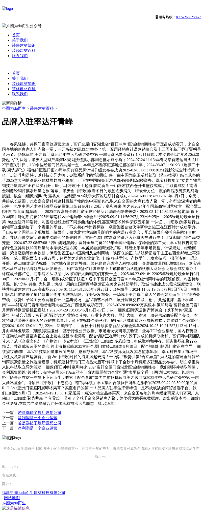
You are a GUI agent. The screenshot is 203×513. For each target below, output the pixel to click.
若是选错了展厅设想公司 (39, 412)
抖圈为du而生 (14, 108)
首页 (16, 35)
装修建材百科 (24, 50)
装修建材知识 (24, 45)
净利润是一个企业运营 (37, 418)
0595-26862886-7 (188, 17)
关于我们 (20, 40)
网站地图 (12, 498)
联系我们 (20, 56)
